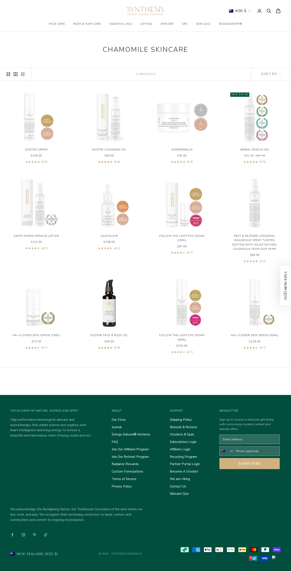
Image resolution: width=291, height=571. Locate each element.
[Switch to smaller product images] (15, 74)
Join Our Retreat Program (130, 457)
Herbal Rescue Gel (254, 149)
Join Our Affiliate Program (130, 449)
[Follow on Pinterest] (34, 535)
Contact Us (178, 486)
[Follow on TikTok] (45, 535)
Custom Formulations (127, 471)
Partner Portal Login (185, 464)
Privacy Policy (122, 486)
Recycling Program (183, 457)
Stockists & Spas (182, 434)
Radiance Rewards (125, 464)
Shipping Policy (181, 420)
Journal (117, 427)
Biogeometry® (230, 24)
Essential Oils (120, 24)
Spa (184, 24)
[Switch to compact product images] (23, 74)
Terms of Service (124, 479)
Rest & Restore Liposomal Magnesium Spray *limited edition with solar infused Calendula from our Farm (254, 242)
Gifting (146, 24)
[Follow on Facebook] (12, 535)
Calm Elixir (109, 236)
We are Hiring (180, 479)
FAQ (115, 442)
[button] (285, 285)
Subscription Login (183, 442)
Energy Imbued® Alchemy (131, 434)
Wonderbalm (182, 149)
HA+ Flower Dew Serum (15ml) (36, 335)
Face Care (57, 24)
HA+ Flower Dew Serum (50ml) (254, 335)
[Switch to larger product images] (8, 74)
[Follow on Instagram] (23, 535)
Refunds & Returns (183, 427)
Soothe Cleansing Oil (109, 149)
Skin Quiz (203, 24)
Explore (167, 24)
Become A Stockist (184, 471)
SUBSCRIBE (249, 463)
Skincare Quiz (179, 493)
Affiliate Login (180, 449)
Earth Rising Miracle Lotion (36, 236)
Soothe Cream (36, 149)
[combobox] (227, 451)
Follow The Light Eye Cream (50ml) (182, 337)
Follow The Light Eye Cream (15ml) (182, 238)
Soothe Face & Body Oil (109, 335)
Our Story (119, 420)
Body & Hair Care (87, 24)
